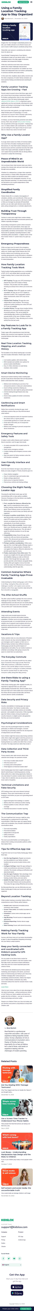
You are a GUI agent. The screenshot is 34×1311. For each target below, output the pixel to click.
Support (3, 1236)
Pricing (3, 1240)
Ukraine (3, 1246)
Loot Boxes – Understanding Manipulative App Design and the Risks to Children (16, 1154)
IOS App (20, 1236)
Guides (3, 1243)
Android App (22, 1240)
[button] (11, 1264)
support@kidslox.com (14, 1227)
